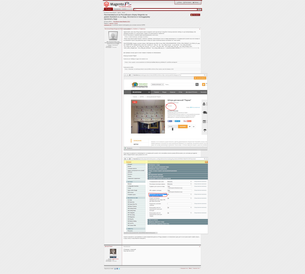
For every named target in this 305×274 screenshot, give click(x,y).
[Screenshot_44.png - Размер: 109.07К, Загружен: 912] (166, 195)
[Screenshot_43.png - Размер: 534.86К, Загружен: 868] (165, 112)
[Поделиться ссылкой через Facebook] (117, 268)
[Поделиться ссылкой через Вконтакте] (115, 268)
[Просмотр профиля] (113, 251)
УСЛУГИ (124, 9)
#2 (199, 246)
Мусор (123, 12)
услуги (116, 23)
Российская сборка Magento (110, 12)
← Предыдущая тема (184, 268)
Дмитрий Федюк (108, 246)
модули (111, 23)
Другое (119, 12)
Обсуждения (108, 9)
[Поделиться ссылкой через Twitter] (119, 268)
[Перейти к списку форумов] (118, 3)
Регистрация (188, 2)
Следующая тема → (196, 268)
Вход (180, 2)
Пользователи (117, 9)
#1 (199, 29)
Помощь (196, 2)
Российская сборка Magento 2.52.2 (121, 21)
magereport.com (108, 25)
